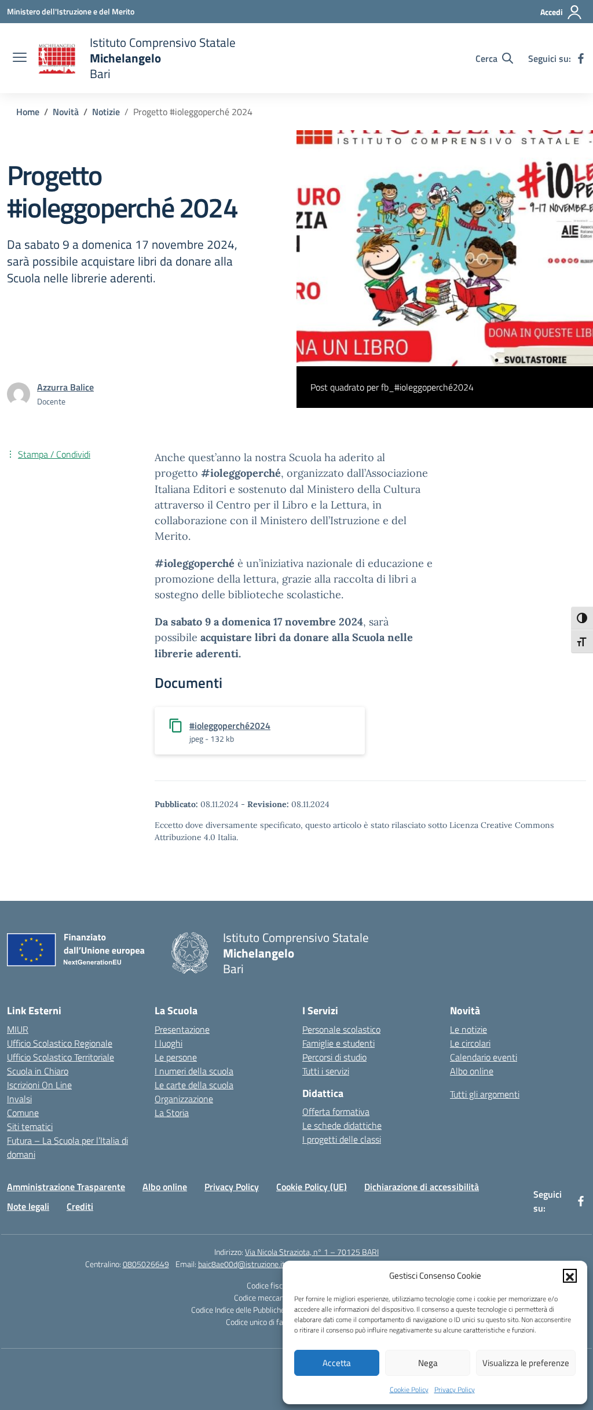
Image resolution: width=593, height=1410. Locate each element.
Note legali (28, 1206)
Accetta (337, 1362)
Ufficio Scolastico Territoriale (60, 1057)
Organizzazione (184, 1099)
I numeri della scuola (194, 1071)
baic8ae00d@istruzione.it (241, 1264)
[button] (570, 1276)
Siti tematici (30, 1126)
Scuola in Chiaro (37, 1071)
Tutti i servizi (325, 1071)
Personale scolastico (341, 1029)
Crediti (80, 1206)
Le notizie (468, 1029)
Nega (428, 1362)
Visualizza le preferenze (525, 1362)
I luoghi (168, 1043)
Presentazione (182, 1029)
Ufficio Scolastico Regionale (59, 1043)
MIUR (17, 1029)
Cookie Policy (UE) (311, 1187)
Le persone (176, 1057)
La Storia (172, 1113)
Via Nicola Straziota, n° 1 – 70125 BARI (312, 1252)
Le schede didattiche (342, 1125)
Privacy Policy (454, 1389)
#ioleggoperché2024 (229, 725)
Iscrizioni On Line (39, 1085)
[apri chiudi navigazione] (20, 58)
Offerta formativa (335, 1111)
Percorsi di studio (334, 1057)
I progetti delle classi (341, 1139)
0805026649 (146, 1264)
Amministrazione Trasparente (66, 1187)
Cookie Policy (409, 1389)
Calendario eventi (483, 1057)
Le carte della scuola (194, 1085)
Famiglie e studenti (338, 1043)
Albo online (471, 1071)
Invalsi (19, 1099)
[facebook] (581, 58)
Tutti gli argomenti (484, 1094)
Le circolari (470, 1043)
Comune (23, 1113)
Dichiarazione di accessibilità (421, 1187)
